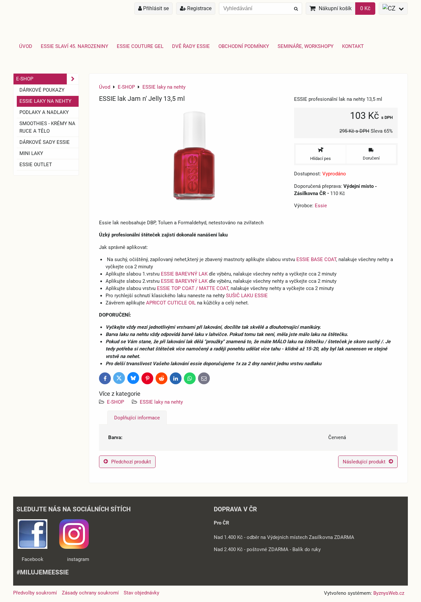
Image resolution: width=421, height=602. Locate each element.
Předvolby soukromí (35, 593)
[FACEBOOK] (32, 547)
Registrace (198, 8)
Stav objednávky (141, 593)
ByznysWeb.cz (388, 593)
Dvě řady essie (191, 46)
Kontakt (353, 46)
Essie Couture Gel (140, 46)
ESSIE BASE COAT (316, 259)
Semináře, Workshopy (306, 46)
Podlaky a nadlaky (44, 112)
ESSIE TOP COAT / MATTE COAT (192, 288)
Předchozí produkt (131, 462)
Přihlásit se (155, 8)
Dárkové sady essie (44, 142)
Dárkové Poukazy (41, 90)
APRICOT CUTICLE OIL (171, 303)
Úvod (25, 46)
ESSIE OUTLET (35, 164)
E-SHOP (115, 402)
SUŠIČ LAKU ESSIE (247, 296)
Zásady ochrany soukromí (90, 593)
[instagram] (74, 547)
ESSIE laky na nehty (161, 402)
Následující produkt (364, 462)
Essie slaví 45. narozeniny (74, 46)
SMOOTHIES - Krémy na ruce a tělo (47, 127)
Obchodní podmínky (243, 46)
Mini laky (31, 153)
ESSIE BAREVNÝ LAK (184, 274)
